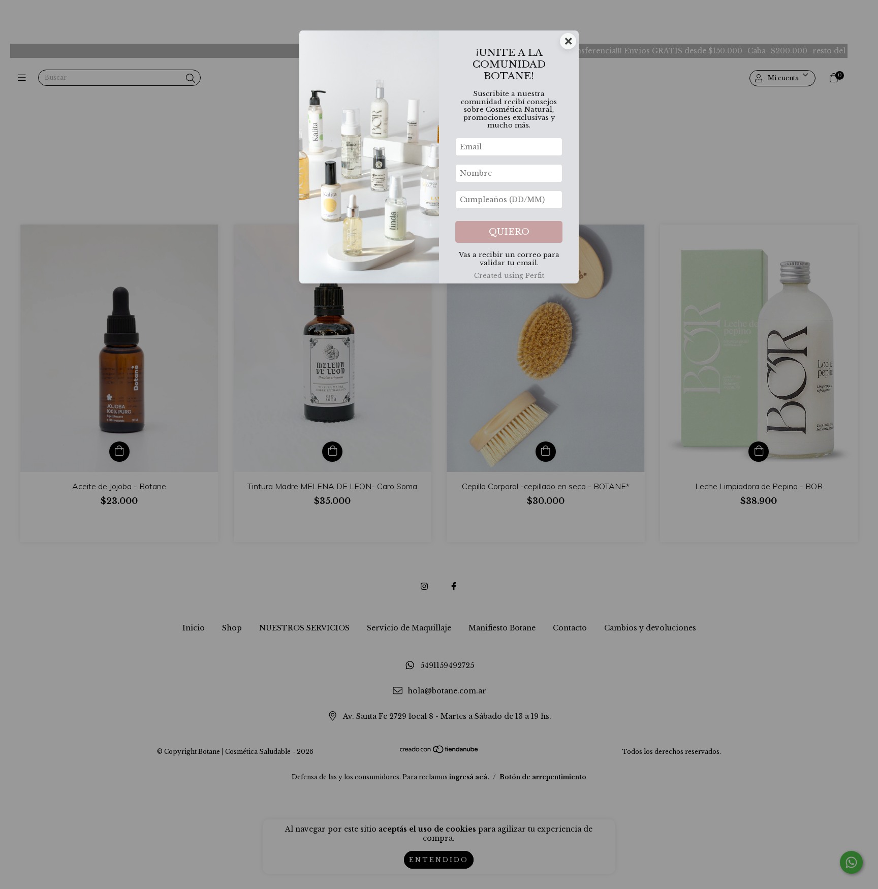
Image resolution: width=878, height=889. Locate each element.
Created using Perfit (509, 275)
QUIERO (509, 232)
